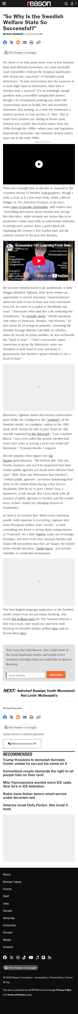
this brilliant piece (23, 619)
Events (7, 889)
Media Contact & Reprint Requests (23, 734)
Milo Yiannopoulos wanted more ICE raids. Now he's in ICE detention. (37, 784)
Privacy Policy (57, 977)
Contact (8, 932)
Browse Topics (12, 882)
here (55, 628)
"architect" (53, 419)
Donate (7, 910)
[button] (73, 3)
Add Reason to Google (22, 52)
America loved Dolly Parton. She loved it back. (35, 807)
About (7, 874)
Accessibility (41, 977)
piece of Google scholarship (29, 207)
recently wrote (35, 316)
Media (7, 940)
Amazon (8, 947)
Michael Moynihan (13, 34)
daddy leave (45, 548)
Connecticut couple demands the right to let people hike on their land (38, 773)
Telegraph (43, 434)
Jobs (6, 903)
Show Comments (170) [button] (23, 743)
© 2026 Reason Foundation (18, 977)
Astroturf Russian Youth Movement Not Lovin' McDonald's (39, 693)
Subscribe (56, 675)
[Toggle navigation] (4, 3)
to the (32, 434)
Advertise (9, 918)
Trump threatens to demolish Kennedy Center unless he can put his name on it (35, 761)
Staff (6, 896)
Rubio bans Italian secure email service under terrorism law (34, 795)
